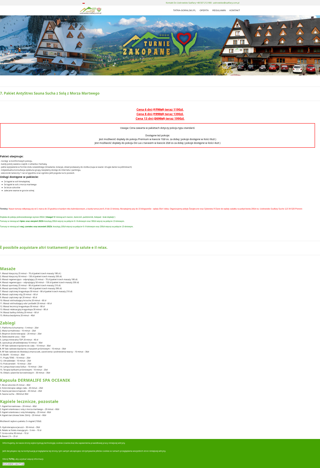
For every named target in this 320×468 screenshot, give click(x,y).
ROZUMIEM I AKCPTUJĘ (13, 464)
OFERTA (204, 10)
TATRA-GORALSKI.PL (184, 10)
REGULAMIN (219, 10)
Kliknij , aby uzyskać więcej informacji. (23, 459)
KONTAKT (235, 10)
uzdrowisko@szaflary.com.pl (226, 2)
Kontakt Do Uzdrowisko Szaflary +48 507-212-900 (189, 2)
